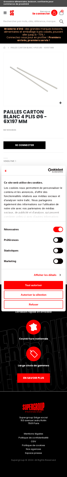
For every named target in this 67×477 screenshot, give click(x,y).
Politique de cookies (33, 445)
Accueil (4, 48)
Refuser (33, 304)
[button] (60, 103)
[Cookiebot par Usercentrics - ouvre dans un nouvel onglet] (48, 170)
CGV (33, 441)
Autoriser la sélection (33, 294)
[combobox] (33, 21)
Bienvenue (45, 11)
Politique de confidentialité (34, 437)
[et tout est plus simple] (12, 13)
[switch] (58, 240)
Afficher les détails (45, 274)
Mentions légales (33, 433)
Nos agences (33, 449)
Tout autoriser (33, 285)
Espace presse (33, 453)
